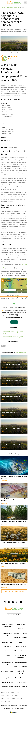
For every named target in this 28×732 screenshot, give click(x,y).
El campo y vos (7, 642)
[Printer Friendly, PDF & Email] (26, 298)
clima (3, 346)
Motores (7, 651)
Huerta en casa (21, 646)
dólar (13, 692)
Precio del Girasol (7, 686)
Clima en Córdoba (21, 662)
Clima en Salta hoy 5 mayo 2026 (13, 337)
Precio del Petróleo (20, 686)
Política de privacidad (14, 614)
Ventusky (17, 295)
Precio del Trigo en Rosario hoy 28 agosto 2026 (13, 542)
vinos (8, 701)
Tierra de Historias (20, 651)
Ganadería (7, 646)
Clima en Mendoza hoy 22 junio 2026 (10, 413)
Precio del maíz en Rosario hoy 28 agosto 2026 (13, 521)
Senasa (20, 629)
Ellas (20, 642)
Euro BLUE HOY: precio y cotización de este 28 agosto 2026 (13, 499)
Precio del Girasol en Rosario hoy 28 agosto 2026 (14, 564)
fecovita (3, 701)
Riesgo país (19, 698)
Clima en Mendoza (9, 7)
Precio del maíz (7, 682)
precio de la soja (5, 698)
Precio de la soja (20, 678)
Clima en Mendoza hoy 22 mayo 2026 (11, 396)
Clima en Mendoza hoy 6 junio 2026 (10, 364)
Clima (15, 7)
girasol (17, 695)
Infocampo (3, 7)
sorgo (13, 698)
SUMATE (14, 322)
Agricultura (21, 624)
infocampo (4, 367)
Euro (17, 692)
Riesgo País (7, 678)
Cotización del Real (20, 637)
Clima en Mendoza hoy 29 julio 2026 (10, 429)
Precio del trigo (21, 682)
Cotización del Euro (20, 633)
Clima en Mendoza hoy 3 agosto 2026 (11, 380)
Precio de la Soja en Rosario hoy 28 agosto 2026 (13, 584)
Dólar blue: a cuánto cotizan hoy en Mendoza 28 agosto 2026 (14, 477)
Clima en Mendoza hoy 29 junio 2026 (10, 445)
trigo (12, 695)
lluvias (7, 655)
